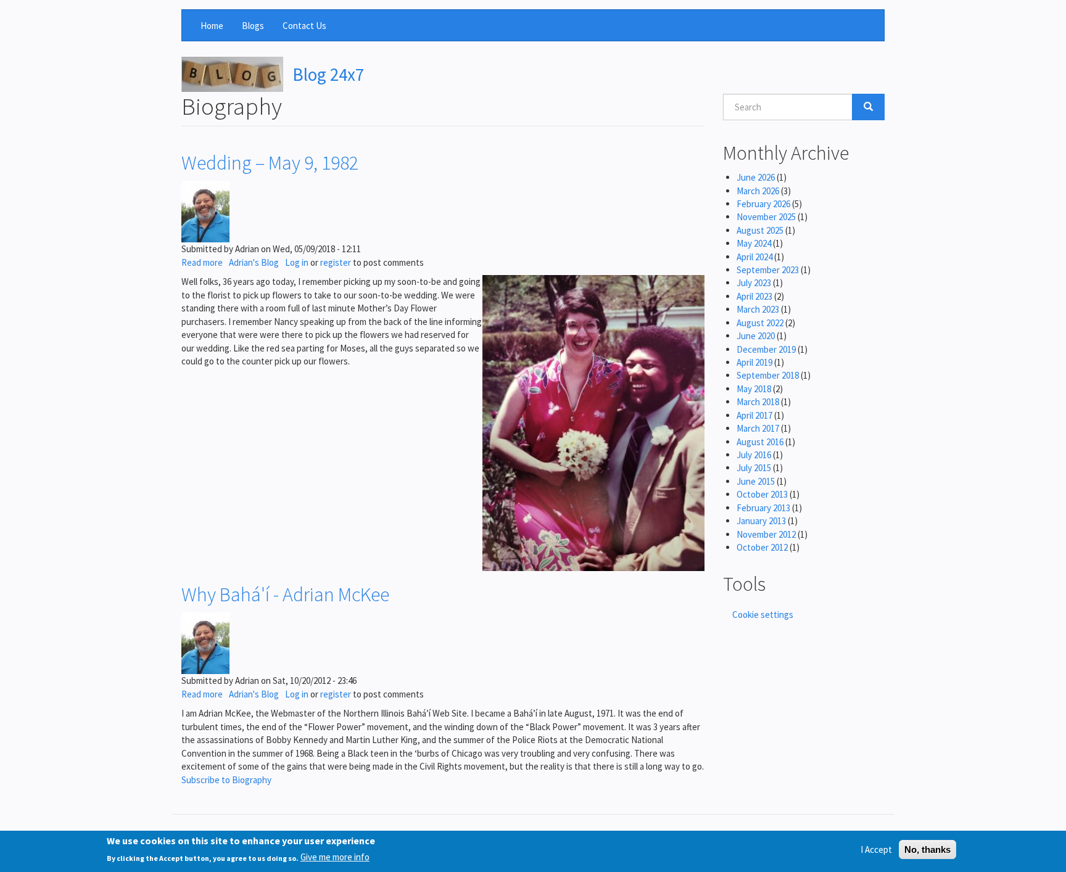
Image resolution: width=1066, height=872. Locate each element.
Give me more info (335, 857)
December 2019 (766, 349)
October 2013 (762, 494)
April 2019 (754, 362)
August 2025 (760, 230)
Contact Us (304, 25)
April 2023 (754, 296)
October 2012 (762, 547)
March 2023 (758, 309)
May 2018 (754, 389)
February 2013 (763, 508)
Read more (202, 262)
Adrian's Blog (254, 262)
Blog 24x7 (328, 74)
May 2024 (754, 243)
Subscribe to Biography (226, 780)
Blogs (253, 25)
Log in (296, 262)
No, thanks (927, 849)
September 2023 (768, 270)
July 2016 (754, 455)
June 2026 (756, 177)
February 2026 (763, 204)
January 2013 (761, 521)
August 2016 (760, 442)
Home (211, 25)
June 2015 (756, 481)
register (335, 262)
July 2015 (754, 468)
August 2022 (760, 323)
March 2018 (758, 402)
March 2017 (758, 428)
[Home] (232, 74)
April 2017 (754, 415)
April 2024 (754, 257)
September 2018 (768, 375)
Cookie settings (762, 614)
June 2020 (756, 336)
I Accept (876, 849)
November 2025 (766, 217)
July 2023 (754, 283)
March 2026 (758, 191)
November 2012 (766, 534)
